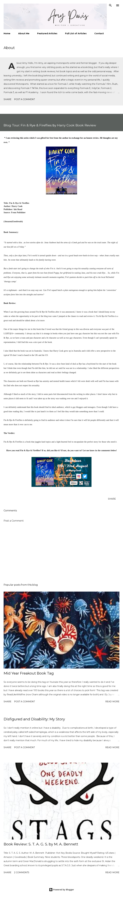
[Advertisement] (61, 553)
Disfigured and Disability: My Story (34, 719)
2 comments (21, 872)
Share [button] (7, 99)
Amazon (8, 221)
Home (7, 33)
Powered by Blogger (63, 889)
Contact (99, 33)
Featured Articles (47, 33)
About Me (23, 33)
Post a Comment (24, 99)
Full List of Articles (76, 33)
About (9, 48)
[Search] (110, 5)
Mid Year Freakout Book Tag (29, 673)
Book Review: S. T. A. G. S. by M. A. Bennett (41, 844)
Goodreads (17, 221)
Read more (112, 701)
